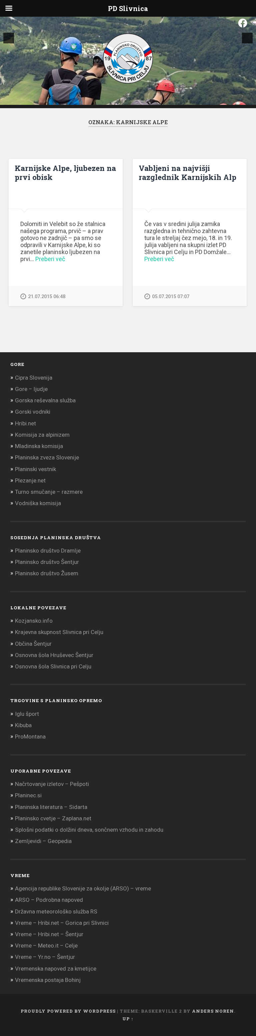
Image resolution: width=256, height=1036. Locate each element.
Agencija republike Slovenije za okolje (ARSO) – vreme (83, 888)
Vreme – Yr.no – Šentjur (45, 957)
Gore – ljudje (31, 389)
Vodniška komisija (38, 503)
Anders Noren (213, 1011)
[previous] (8, 38)
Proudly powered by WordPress (68, 1011)
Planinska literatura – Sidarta (51, 807)
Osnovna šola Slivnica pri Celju (53, 666)
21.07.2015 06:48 (46, 296)
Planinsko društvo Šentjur (47, 562)
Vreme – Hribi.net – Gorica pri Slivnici (62, 922)
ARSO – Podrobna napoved (49, 899)
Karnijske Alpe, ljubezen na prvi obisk (65, 172)
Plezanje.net (30, 480)
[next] (247, 38)
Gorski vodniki (32, 411)
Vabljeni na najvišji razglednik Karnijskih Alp (187, 172)
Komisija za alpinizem (42, 434)
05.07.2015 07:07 (170, 296)
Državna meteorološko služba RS (56, 911)
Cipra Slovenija (33, 377)
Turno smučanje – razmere (49, 491)
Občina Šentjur (33, 643)
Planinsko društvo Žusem (46, 573)
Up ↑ (128, 1018)
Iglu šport (27, 713)
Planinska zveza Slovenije (47, 457)
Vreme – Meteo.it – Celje (46, 945)
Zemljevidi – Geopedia (43, 841)
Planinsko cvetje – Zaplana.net (53, 818)
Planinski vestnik (35, 469)
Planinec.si (28, 795)
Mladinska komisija (39, 446)
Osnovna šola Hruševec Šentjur (54, 655)
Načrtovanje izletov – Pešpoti (52, 784)
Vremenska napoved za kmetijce (55, 968)
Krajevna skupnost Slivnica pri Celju (59, 632)
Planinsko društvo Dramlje (48, 550)
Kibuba (23, 725)
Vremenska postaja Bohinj (48, 980)
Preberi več (50, 258)
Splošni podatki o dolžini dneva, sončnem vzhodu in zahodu (89, 829)
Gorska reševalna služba (45, 400)
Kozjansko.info (34, 620)
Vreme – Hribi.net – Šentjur (49, 934)
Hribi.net (25, 423)
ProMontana (30, 736)
